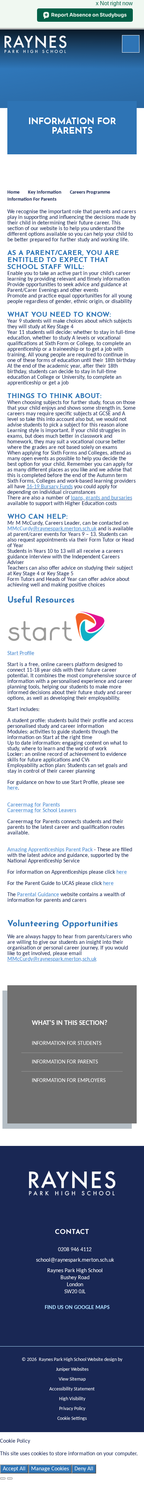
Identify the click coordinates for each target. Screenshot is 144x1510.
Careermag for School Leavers (41, 810)
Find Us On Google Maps (77, 1307)
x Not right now (114, 3)
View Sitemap (72, 1379)
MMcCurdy (51, 529)
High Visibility (72, 1399)
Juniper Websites (72, 1369)
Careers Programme (90, 192)
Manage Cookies (50, 1469)
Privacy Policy (72, 1408)
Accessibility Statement (72, 1389)
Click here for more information (36, 1461)
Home (13, 192)
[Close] (3, 1478)
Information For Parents (32, 199)
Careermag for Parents (33, 805)
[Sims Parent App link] (110, 1209)
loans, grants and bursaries (101, 498)
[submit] (130, 44)
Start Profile (20, 653)
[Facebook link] (31, 1209)
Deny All (83, 1469)
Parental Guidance (38, 895)
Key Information (45, 192)
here (12, 788)
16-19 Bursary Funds (50, 487)
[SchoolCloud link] (94, 1209)
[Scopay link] (78, 1209)
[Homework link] (62, 1209)
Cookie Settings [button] (72, 1418)
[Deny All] (10, 1478)
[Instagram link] (47, 1209)
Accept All (14, 1469)
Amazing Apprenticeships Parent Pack (50, 850)
